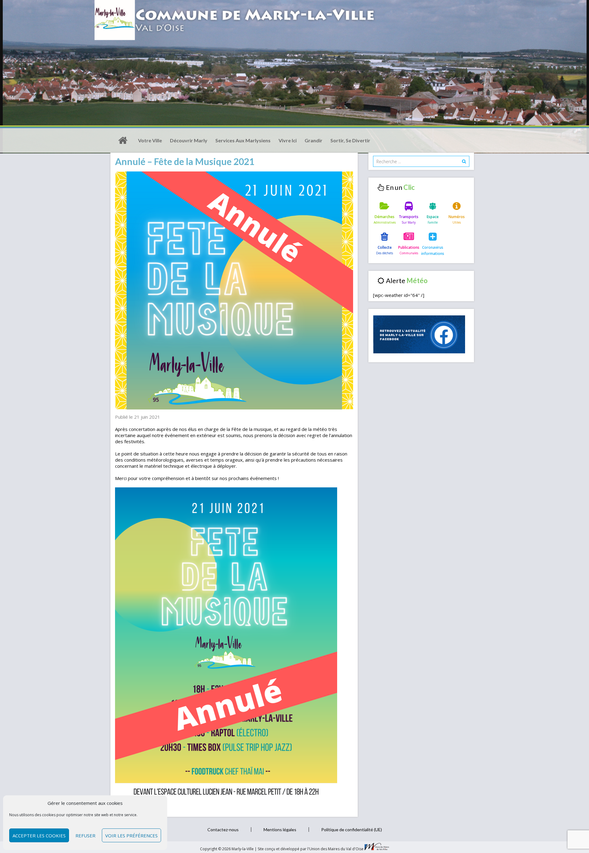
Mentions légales (280, 829)
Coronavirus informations (432, 250)
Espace (433, 216)
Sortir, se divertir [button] (350, 140)
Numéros (456, 216)
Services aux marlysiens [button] (243, 140)
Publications (408, 247)
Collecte (385, 247)
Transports (408, 216)
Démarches (385, 216)
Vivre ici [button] (288, 140)
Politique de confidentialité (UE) (351, 829)
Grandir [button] (313, 140)
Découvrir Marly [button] (188, 140)
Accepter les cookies (39, 835)
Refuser (85, 835)
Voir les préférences (131, 835)
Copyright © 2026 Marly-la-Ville (227, 848)
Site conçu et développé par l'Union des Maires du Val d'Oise (311, 848)
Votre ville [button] (150, 140)
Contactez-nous (223, 829)
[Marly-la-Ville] (122, 140)
